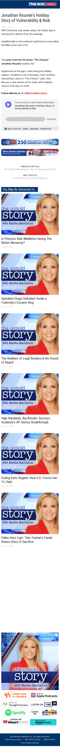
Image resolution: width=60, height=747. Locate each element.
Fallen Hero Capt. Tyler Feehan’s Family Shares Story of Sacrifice (26, 540)
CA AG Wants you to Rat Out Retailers (30, 178)
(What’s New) (49, 739)
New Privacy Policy (13, 739)
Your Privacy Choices (30, 743)
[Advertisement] (30, 592)
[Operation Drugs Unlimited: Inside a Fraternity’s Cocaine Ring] (30, 273)
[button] (12, 4)
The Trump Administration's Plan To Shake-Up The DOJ (30, 169)
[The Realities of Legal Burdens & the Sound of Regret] (30, 333)
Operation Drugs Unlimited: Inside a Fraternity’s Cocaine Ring (23, 300)
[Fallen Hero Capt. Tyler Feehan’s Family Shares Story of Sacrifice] (30, 513)
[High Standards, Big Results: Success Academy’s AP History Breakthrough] (30, 393)
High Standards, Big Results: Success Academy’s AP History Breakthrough (25, 420)
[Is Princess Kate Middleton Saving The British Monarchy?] (30, 214)
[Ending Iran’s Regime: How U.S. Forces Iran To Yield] (30, 453)
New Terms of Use (32, 739)
